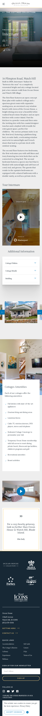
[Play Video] (21, 491)
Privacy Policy (25, 706)
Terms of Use (28, 655)
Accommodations (8, 644)
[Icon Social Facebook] (17, 691)
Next (39, 312)
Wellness (5, 659)
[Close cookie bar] (27, 712)
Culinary (5, 651)
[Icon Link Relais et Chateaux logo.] (31, 565)
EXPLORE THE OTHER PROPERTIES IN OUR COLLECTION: (18, 697)
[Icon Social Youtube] (8, 691)
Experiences (6, 655)
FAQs (25, 651)
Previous (2, 312)
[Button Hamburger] (5, 4)
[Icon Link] (10, 565)
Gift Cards (27, 644)
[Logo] (21, 4)
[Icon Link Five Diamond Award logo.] (31, 581)
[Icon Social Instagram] (3, 691)
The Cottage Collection (21, 12)
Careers (26, 648)
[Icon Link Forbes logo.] (10, 581)
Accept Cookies (14, 712)
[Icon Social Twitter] (12, 691)
